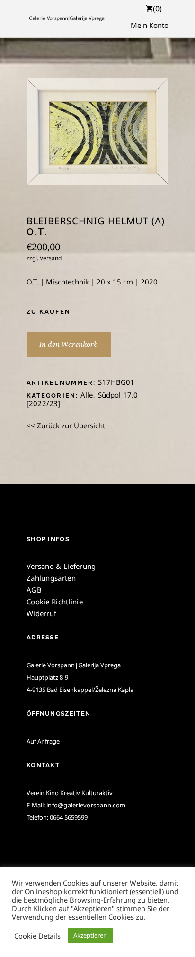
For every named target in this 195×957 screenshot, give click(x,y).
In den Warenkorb (68, 344)
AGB (34, 589)
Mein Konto (149, 25)
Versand (51, 258)
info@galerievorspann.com (85, 805)
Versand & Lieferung (61, 566)
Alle (86, 394)
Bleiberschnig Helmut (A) (96, 221)
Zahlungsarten (51, 578)
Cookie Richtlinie (55, 601)
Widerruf (41, 613)
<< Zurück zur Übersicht (66, 425)
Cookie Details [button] (37, 935)
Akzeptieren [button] (90, 935)
